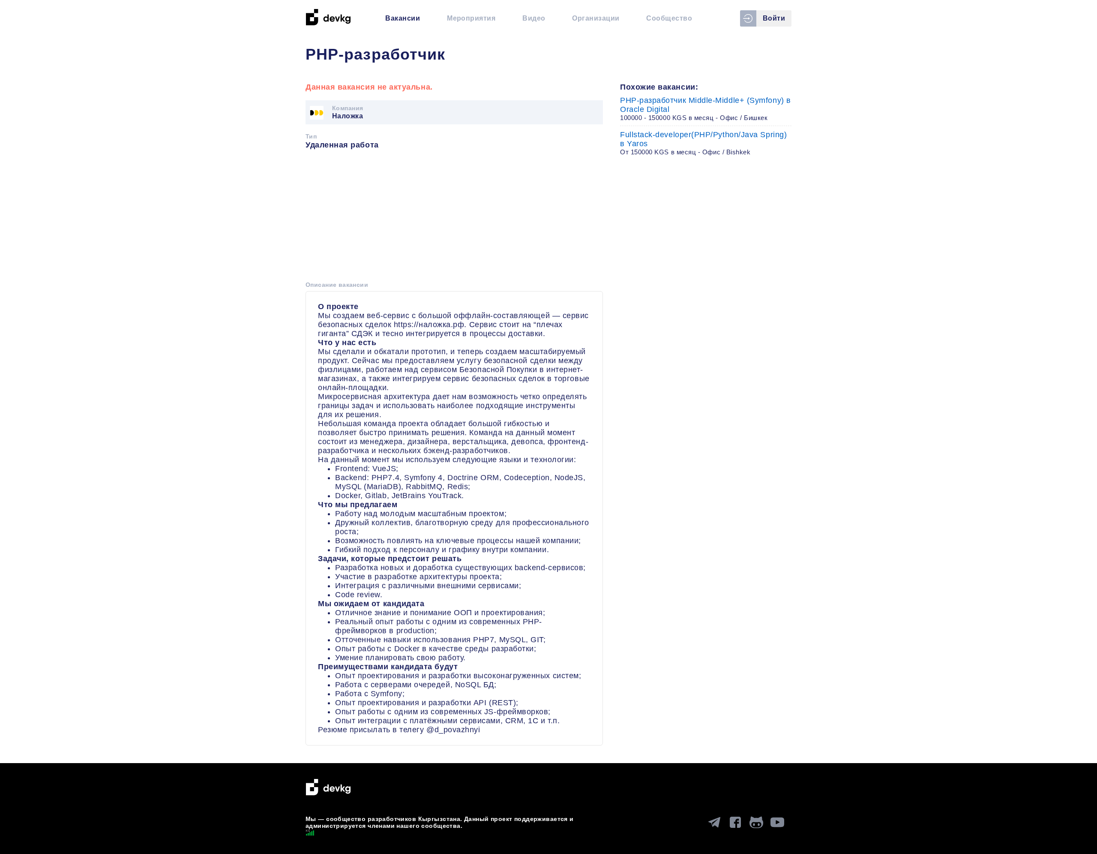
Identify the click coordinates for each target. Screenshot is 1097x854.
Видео (533, 18)
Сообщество (669, 18)
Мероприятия (471, 18)
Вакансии (402, 18)
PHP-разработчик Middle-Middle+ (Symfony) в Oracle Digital (705, 108)
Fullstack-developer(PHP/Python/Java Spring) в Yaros (703, 143)
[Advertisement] (454, 218)
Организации (595, 18)
